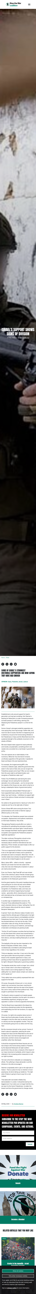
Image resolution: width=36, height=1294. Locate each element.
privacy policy (12, 1288)
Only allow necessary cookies (18, 1276)
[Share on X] (7, 664)
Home (3, 657)
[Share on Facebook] (2, 664)
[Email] (15, 664)
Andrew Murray (24, 338)
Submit (30, 1144)
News (7, 657)
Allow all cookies (18, 1271)
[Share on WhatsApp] (11, 664)
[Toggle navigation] (29, 4)
